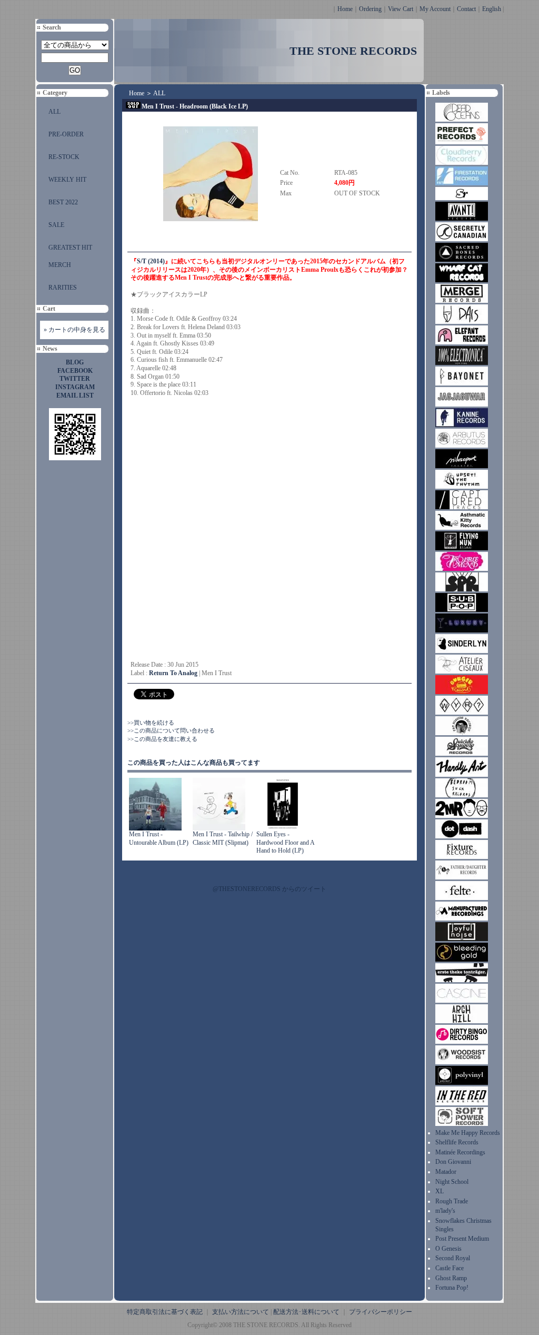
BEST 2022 (63, 202)
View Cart (400, 9)
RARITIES (62, 287)
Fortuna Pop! (451, 1287)
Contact (466, 9)
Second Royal (452, 1258)
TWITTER (74, 378)
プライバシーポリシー (380, 1312)
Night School (451, 1181)
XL (439, 1191)
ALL (54, 111)
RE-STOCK (63, 157)
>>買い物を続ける (150, 722)
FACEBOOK (75, 370)
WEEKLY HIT (67, 179)
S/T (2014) (151, 261)
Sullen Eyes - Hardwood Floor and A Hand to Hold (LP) (285, 842)
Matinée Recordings (460, 1152)
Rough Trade (451, 1201)
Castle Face (449, 1268)
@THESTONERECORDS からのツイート (269, 889)
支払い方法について (240, 1312)
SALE (56, 225)
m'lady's (445, 1210)
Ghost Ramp (451, 1278)
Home (345, 9)
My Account (435, 9)
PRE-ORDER (66, 134)
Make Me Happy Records (467, 1132)
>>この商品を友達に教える (162, 739)
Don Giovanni (453, 1161)
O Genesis (448, 1248)
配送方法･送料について (306, 1312)
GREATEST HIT (70, 247)
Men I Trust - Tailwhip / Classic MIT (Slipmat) (223, 838)
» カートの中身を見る (74, 329)
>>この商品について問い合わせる (171, 730)
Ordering (370, 9)
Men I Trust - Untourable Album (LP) (158, 838)
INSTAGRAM (75, 387)
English (491, 9)
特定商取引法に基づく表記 (165, 1312)
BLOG (75, 362)
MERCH (59, 265)
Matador (445, 1171)
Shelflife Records (456, 1142)
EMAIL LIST (75, 395)
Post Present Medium (462, 1238)
